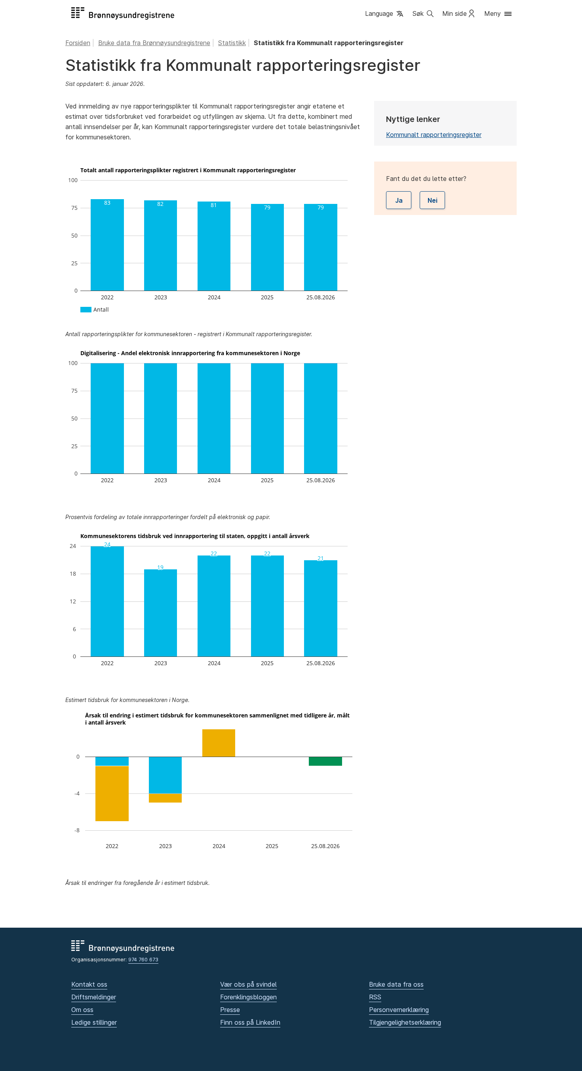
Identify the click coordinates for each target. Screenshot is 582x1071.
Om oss (82, 1010)
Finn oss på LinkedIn (250, 1022)
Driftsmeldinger (93, 997)
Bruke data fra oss (396, 984)
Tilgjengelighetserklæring (405, 1022)
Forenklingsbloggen (248, 997)
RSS (375, 997)
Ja (399, 200)
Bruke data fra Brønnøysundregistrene (154, 43)
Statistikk (232, 43)
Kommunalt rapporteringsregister (433, 135)
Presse (230, 1010)
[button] (385, 14)
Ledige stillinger (94, 1022)
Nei (432, 200)
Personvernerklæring (399, 1010)
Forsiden (77, 43)
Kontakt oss (89, 984)
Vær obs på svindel (248, 984)
